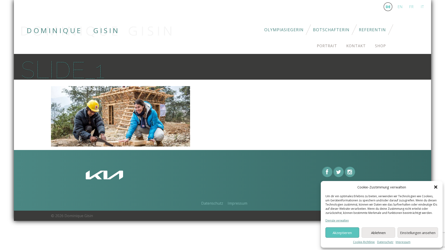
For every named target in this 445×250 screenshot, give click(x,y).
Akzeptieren (342, 232)
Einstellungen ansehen (417, 232)
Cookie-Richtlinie (364, 242)
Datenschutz (385, 242)
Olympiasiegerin (284, 29)
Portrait (327, 45)
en (400, 6)
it (422, 6)
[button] (435, 187)
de (388, 6)
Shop (380, 45)
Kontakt (356, 45)
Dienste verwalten (337, 220)
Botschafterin (331, 29)
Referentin (372, 29)
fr (411, 6)
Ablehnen (378, 232)
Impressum (403, 242)
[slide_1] (120, 115)
